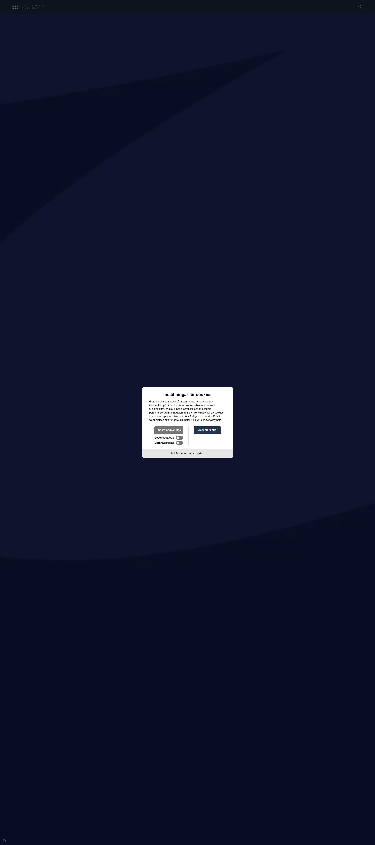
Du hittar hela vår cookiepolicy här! (200, 420)
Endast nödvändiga (168, 430)
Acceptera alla (207, 430)
